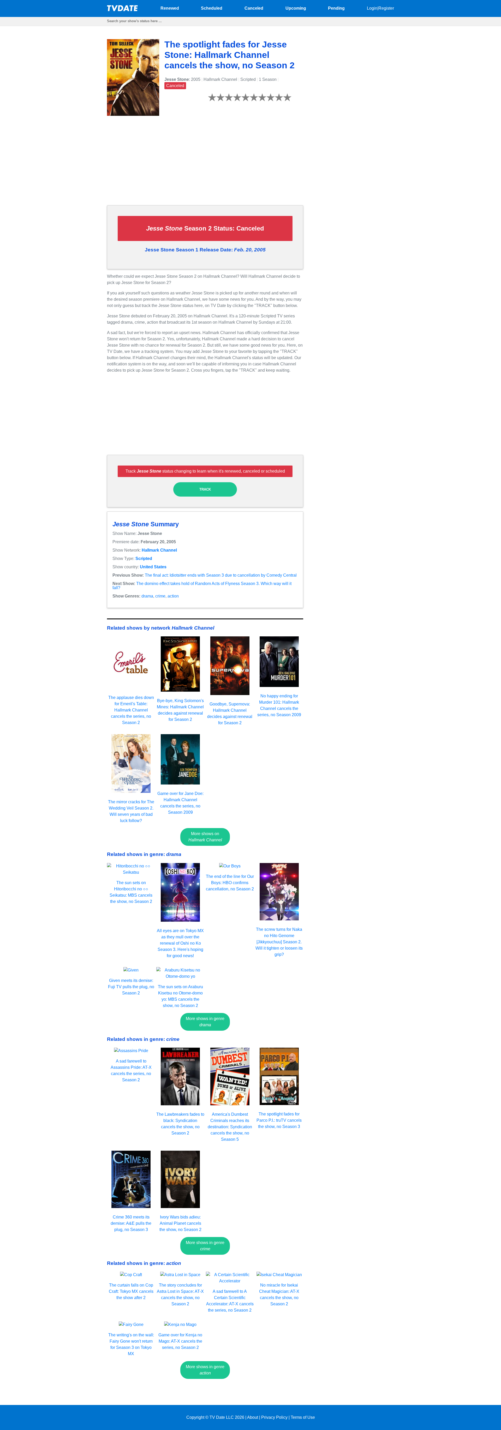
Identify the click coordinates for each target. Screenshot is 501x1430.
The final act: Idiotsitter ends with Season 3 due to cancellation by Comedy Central (221, 575)
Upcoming (295, 8)
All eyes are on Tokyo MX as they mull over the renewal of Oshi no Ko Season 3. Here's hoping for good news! (180, 943)
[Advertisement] (205, 164)
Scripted (143, 558)
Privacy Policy (274, 1417)
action (173, 596)
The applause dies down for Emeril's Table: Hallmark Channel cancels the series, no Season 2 (131, 710)
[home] (122, 10)
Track (205, 489)
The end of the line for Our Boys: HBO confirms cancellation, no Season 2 (230, 882)
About (252, 1417)
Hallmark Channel (159, 550)
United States (153, 567)
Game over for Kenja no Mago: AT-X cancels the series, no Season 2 (180, 1341)
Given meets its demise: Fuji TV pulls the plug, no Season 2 (131, 986)
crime (160, 596)
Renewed (169, 8)
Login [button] (372, 8)
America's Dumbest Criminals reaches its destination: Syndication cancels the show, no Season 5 (230, 1127)
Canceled (253, 8)
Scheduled (211, 8)
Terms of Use (303, 1417)
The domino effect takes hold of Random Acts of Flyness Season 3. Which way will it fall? (201, 585)
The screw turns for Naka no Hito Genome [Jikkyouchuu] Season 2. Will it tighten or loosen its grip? (279, 942)
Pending (336, 8)
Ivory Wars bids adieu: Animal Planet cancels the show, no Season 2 (180, 1223)
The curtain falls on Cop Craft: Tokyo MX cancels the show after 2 (131, 1291)
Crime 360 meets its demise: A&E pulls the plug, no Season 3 (131, 1223)
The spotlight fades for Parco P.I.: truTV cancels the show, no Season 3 (279, 1120)
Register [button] (386, 8)
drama (147, 596)
